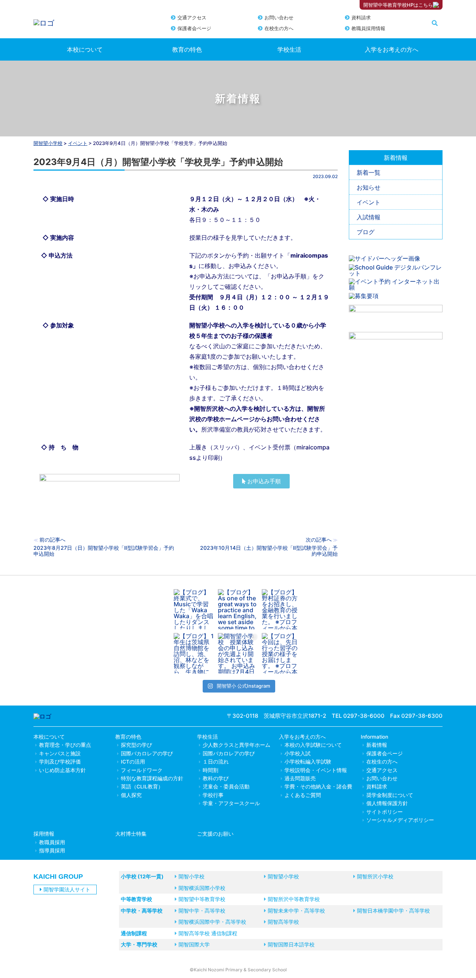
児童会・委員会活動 (226, 787)
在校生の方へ (278, 28)
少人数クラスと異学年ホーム (236, 745)
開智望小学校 (47, 143)
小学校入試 (297, 753)
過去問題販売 (300, 778)
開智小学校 (191, 876)
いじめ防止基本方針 (62, 770)
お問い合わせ (278, 17)
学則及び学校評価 (60, 762)
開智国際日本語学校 (291, 944)
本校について (85, 49)
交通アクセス (191, 17)
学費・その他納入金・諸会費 (318, 787)
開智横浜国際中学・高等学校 (212, 922)
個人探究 (131, 795)
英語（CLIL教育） (142, 787)
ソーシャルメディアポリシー (400, 820)
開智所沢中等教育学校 (294, 899)
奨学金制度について (389, 795)
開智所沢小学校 (375, 876)
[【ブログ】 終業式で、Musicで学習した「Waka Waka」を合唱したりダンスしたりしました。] (194, 609)
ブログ (365, 232)
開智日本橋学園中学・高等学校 (393, 910)
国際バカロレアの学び (147, 753)
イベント (368, 202)
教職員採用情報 (368, 28)
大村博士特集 (131, 834)
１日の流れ (216, 762)
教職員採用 (52, 842)
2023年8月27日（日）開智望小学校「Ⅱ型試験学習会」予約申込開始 (103, 551)
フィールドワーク (142, 770)
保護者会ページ (194, 28)
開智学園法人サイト (67, 889)
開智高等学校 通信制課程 (207, 933)
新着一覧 (368, 172)
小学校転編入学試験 (307, 762)
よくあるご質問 (302, 795)
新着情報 (376, 745)
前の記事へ (52, 539)
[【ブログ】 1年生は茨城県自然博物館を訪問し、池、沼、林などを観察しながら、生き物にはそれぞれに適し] (194, 653)
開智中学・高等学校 (201, 910)
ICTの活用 (133, 762)
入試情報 (368, 217)
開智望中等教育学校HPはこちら (398, 5)
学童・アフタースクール (231, 803)
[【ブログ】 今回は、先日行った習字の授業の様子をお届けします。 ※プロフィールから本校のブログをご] (282, 653)
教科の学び (216, 778)
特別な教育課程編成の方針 (152, 778)
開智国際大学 (194, 944)
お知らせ (368, 187)
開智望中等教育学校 (201, 899)
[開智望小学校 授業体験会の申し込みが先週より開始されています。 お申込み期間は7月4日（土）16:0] (238, 653)
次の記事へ (319, 539)
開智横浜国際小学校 (201, 888)
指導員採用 (52, 850)
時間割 (210, 770)
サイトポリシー (384, 812)
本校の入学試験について (313, 745)
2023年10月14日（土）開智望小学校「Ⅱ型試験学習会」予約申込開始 (269, 551)
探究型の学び (136, 745)
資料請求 (361, 17)
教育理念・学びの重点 (65, 745)
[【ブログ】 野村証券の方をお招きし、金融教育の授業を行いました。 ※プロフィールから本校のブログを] (282, 609)
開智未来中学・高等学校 (296, 910)
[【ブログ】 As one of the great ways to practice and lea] (238, 609)
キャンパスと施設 (60, 753)
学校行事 (213, 795)
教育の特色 (187, 49)
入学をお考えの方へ (391, 49)
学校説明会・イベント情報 (315, 770)
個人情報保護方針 (387, 803)
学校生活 (289, 49)
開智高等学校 (283, 922)
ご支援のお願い (215, 834)
